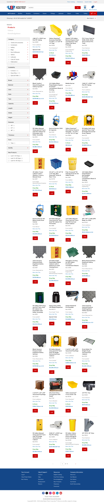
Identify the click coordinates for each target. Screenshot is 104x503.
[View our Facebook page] (43, 493)
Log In (95, 2)
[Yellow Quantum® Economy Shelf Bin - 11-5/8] (56, 30)
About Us (72, 474)
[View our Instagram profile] (50, 493)
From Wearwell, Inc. (38, 91)
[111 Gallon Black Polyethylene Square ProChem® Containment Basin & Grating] (56, 75)
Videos (10, 30)
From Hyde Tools (54, 312)
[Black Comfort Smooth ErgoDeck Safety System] (40, 75)
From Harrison (86, 48)
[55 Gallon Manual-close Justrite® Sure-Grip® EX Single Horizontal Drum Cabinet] (56, 341)
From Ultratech (53, 401)
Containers (36, 13)
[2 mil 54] (40, 384)
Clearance (80, 2)
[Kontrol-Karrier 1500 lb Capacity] (56, 120)
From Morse (69, 88)
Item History (24, 479)
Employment (41, 481)
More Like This (36, 47)
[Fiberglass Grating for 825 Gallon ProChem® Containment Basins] (72, 252)
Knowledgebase (14, 33)
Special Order (36, 49)
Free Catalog (59, 477)
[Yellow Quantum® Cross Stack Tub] (72, 384)
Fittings (53, 13)
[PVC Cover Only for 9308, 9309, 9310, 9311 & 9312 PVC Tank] (89, 30)
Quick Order (88, 2)
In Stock (51, 53)
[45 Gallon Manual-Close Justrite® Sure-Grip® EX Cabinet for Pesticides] (56, 210)
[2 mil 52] (72, 341)
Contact (40, 474)
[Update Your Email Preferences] (60, 493)
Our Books (73, 481)
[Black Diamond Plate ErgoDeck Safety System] (89, 252)
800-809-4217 (20, 2)
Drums (44, 13)
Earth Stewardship (75, 484)
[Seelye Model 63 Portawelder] (72, 297)
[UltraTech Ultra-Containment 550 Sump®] (56, 384)
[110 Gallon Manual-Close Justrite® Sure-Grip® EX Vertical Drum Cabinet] (72, 210)
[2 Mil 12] (89, 75)
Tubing (85, 13)
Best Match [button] (90, 18)
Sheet (69, 13)
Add (35, 56)
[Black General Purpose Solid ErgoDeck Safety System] (40, 341)
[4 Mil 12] (40, 30)
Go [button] (77, 7)
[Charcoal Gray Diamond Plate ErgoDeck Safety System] (40, 252)
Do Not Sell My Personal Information (52, 498)
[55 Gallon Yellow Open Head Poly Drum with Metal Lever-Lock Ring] (72, 425)
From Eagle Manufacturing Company (39, 182)
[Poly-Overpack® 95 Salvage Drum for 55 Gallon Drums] (72, 164)
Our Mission (73, 477)
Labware (60, 13)
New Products (57, 481)
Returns (40, 484)
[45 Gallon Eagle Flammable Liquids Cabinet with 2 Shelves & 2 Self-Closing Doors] (56, 252)
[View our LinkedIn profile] (57, 493)
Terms (50, 496)
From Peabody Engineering (70, 50)
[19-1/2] (56, 164)
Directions (40, 479)
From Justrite (36, 139)
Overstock (56, 486)
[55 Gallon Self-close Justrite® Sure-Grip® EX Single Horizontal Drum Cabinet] (89, 120)
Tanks (77, 13)
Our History (73, 479)
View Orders (26, 477)
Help (39, 477)
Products (11, 27)
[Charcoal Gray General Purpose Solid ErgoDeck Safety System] (89, 297)
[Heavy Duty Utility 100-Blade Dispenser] (56, 297)
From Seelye (69, 312)
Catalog (71, 2)
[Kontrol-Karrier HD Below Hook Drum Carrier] (40, 210)
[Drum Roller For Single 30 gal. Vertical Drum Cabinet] (89, 341)
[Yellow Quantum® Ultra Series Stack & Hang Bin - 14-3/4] (72, 120)
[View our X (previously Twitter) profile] (46, 493)
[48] (89, 210)
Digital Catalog (58, 474)
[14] (89, 384)
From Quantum (53, 48)
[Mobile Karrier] (72, 75)
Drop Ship (68, 56)
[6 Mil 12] (56, 425)
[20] (89, 425)
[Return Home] (16, 8)
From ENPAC (69, 180)
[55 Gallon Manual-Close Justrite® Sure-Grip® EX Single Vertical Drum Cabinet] (40, 425)
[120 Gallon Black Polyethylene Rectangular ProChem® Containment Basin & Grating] (89, 164)
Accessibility (56, 496)
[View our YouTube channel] (53, 493)
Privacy (47, 496)
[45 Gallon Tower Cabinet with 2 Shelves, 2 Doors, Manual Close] (40, 164)
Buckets (28, 13)
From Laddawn (37, 44)
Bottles (20, 13)
